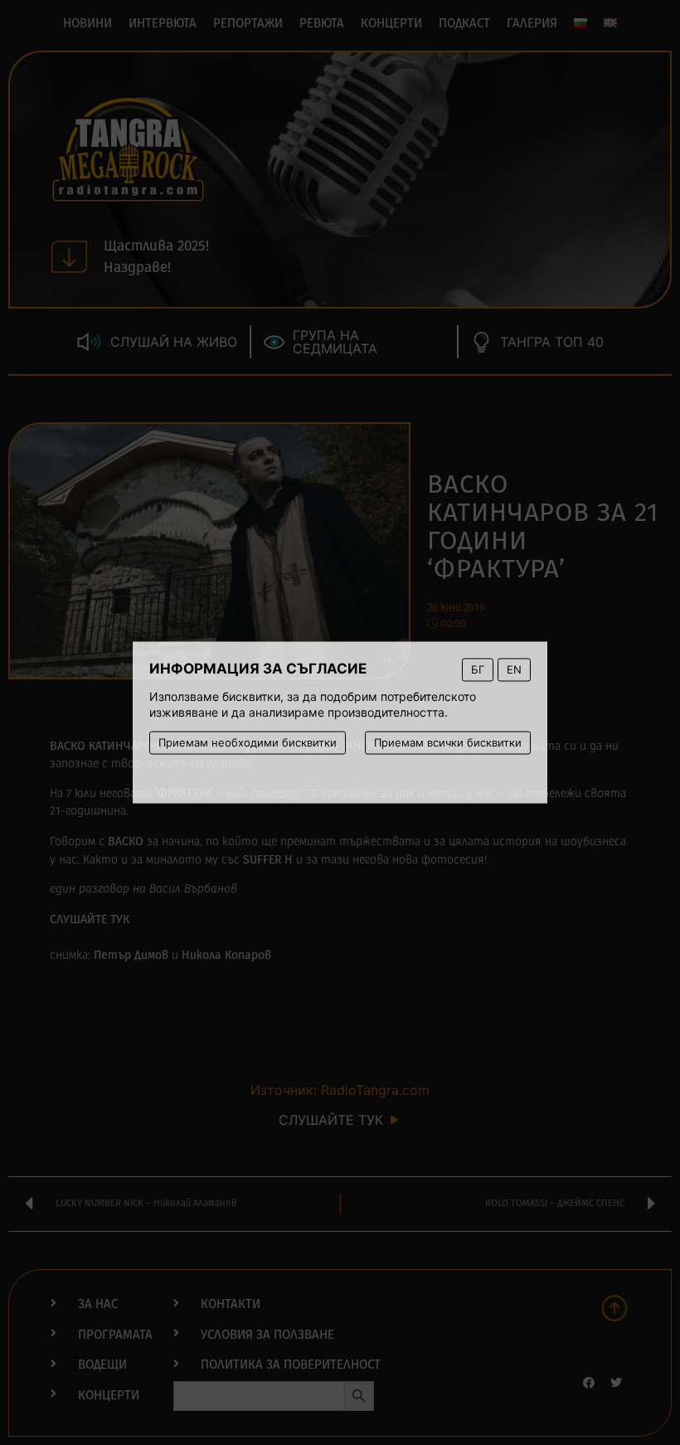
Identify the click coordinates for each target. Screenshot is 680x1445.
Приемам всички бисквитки (448, 742)
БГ (477, 669)
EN (514, 669)
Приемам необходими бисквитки (247, 742)
